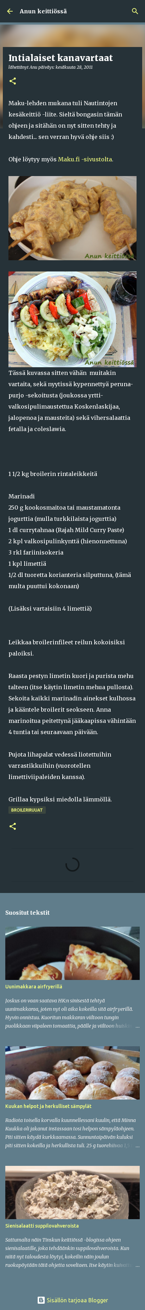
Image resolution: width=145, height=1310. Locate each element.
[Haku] (135, 11)
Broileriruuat (27, 810)
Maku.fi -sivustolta (85, 159)
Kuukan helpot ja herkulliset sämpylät (48, 1106)
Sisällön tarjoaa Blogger (76, 1300)
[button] (12, 81)
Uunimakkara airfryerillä (33, 986)
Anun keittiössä (43, 11)
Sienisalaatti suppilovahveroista (42, 1226)
